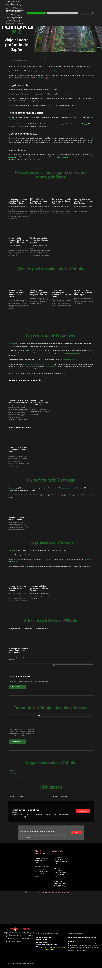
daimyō (69, 117)
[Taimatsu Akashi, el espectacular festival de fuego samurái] (40, 391)
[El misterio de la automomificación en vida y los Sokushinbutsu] (18, 229)
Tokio (12, 770)
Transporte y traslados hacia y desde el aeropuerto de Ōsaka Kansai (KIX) (60, 872)
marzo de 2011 (50, 364)
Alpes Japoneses (16, 777)
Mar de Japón (64, 488)
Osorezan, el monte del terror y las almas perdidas (17, 588)
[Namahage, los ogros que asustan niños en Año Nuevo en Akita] (18, 640)
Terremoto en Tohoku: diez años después (51, 707)
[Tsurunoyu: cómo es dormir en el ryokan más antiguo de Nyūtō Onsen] (40, 282)
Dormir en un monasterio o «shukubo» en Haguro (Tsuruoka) (61, 201)
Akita (46, 71)
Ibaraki (65, 157)
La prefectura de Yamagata (51, 480)
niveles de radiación (49, 366)
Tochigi (59, 157)
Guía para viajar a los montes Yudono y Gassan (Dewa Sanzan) (83, 201)
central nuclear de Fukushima (32, 364)
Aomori (51, 71)
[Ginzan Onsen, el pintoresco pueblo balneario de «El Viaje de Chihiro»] (62, 282)
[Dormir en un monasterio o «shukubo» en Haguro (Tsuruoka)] (62, 190)
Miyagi (68, 71)
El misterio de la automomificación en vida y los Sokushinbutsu (18, 240)
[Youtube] (26, 944)
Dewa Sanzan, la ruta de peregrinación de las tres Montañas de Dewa (17, 201)
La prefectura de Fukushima (51, 336)
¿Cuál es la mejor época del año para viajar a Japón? (60, 883)
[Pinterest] (23, 944)
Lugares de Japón (15, 60)
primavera (15, 561)
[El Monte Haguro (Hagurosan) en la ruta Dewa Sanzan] (40, 190)
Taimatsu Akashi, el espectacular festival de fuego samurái (39, 402)
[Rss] (20, 944)
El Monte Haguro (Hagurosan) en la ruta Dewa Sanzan (38, 201)
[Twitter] (17, 944)
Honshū (63, 346)
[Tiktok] (29, 944)
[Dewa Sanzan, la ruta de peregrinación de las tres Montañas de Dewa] (18, 190)
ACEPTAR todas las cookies (37, 13)
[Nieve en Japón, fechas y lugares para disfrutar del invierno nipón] (83, 282)
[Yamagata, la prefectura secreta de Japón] (18, 508)
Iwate (63, 71)
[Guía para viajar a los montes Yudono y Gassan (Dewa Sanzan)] (83, 190)
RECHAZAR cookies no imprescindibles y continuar (62, 13)
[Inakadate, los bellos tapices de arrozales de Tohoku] (40, 577)
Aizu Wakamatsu (40, 78)
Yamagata (75, 71)
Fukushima (57, 71)
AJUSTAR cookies (85, 13)
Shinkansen (51, 787)
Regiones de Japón (24, 60)
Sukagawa (50, 78)
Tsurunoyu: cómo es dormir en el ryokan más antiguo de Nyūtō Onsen (39, 293)
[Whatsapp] (7, 944)
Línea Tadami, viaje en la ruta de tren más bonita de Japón (18, 449)
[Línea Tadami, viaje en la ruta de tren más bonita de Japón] (18, 439)
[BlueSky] (32, 944)
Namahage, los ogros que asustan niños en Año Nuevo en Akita (18, 651)
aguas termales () (71, 353)
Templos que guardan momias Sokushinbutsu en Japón (39, 240)
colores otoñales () (69, 359)
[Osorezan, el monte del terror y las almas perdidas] (18, 577)
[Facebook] (14, 944)
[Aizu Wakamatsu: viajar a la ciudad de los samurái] (18, 391)
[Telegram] (4, 944)
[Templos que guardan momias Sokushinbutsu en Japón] (40, 229)
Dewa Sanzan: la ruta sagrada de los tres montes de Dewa (51, 174)
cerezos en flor (89, 559)
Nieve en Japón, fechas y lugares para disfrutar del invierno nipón (83, 293)
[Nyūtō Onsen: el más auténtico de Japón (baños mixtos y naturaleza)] (18, 282)
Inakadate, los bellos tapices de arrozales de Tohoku (39, 588)
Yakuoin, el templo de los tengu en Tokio (41, 860)
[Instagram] (10, 944)
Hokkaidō (13, 774)
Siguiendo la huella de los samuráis (24, 380)
